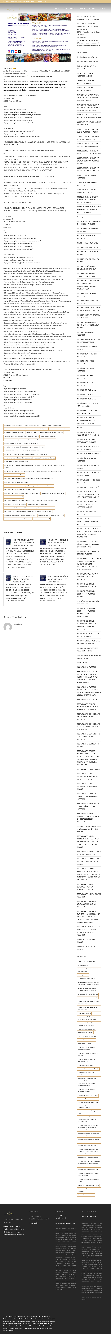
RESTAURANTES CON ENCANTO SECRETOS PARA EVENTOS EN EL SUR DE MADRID (89, 726)
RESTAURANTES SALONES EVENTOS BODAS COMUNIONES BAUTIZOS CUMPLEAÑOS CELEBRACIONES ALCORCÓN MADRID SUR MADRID (88, 917)
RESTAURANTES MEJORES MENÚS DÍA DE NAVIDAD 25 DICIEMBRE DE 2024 (87, 776)
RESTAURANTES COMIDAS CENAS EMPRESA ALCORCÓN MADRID (19, 489)
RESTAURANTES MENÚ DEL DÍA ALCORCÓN (38, 504)
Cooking (80, 217)
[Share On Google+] (13, 1329)
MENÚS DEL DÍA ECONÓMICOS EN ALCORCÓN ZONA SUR (18, 458)
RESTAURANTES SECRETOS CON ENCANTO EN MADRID (51, 515)
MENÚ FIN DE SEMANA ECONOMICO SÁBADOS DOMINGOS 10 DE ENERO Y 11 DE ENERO (26, 454)
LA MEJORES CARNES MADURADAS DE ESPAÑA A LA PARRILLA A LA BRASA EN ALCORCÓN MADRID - (92, 1247)
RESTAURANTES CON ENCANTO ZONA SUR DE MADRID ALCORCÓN (88, 736)
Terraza (82, 8)
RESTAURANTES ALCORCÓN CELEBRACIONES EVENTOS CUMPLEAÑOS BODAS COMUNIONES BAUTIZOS (28, 478)
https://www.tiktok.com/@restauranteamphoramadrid (21, 136)
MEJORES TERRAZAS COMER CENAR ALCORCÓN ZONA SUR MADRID (88, 325)
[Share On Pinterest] (9, 1329)
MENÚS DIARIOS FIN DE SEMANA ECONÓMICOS (16, 461)
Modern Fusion (82, 662)
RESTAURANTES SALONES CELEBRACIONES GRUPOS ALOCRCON (86, 904)
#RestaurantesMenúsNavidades (87, 61)
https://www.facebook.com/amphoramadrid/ (18, 131)
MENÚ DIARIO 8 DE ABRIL (86, 394)
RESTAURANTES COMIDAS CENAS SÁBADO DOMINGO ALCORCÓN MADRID (22, 493)
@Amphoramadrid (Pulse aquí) (13, 1235)
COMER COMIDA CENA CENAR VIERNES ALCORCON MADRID (87, 1008)
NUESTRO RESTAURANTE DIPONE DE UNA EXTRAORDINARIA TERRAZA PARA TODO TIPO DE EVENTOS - (66, 1240)
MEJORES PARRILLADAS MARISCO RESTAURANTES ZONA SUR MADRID (86, 1024)
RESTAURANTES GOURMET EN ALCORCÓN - (92, 1251)
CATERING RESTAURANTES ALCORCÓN (86, 978)
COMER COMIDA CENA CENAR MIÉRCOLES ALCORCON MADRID (88, 1002)
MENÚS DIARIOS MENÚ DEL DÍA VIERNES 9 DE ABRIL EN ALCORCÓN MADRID (88, 504)
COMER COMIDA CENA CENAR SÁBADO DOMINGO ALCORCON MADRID (21, 436)
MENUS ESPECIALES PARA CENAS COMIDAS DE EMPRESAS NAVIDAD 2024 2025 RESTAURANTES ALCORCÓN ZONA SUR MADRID (89, 564)
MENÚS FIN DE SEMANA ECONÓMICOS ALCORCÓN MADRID (86, 593)
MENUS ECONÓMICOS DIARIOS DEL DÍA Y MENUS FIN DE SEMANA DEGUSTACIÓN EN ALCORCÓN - (92, 1227)
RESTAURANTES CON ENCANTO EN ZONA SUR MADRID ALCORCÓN (88, 716)
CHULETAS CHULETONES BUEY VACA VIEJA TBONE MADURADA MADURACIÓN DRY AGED (25, 428)
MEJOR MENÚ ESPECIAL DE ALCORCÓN (87, 1036)
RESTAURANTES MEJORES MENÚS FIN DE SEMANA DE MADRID (87, 786)
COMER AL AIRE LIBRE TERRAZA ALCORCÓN (59, 428)
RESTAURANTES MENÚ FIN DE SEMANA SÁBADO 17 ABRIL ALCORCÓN (88, 806)
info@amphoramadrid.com (67, 1224)
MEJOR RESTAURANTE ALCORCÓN (48, 436)
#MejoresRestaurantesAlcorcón (87, 57)
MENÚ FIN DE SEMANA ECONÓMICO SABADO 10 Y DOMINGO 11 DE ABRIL (87, 420)
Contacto (102, 8)
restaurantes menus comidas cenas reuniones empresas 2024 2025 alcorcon (88, 829)
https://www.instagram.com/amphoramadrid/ (18, 134)
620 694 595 (47, 76)
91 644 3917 (42, 1)
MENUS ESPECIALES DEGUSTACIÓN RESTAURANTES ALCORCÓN (86, 1048)
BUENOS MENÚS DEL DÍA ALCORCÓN (13, 425)
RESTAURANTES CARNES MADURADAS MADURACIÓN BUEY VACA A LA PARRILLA (87, 707)
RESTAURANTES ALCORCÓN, (87, 699)
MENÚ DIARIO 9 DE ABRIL (86, 399)
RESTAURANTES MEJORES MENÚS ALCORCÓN (15, 504)
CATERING (91, 8)
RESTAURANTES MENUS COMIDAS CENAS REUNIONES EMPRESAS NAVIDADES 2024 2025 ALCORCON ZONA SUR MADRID (88, 842)
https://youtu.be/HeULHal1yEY (87, 40)
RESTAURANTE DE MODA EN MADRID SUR (14, 475)
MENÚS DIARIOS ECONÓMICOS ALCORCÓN (44, 458)
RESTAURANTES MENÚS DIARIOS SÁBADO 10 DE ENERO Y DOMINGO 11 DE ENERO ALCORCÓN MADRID (29, 507)
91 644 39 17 (37, 76)
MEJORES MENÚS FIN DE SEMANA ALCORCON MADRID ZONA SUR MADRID (37, 439)
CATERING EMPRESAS (83, 975)
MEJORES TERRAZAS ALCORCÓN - (94, 1290)
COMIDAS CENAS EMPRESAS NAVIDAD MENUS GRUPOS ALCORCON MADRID (87, 199)
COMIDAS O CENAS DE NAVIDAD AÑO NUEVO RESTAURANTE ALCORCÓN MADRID (89, 209)
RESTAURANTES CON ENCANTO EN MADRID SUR (53, 493)
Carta (65, 8)
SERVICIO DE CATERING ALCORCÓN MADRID (88, 1185)
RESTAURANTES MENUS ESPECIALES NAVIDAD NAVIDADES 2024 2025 (85, 887)
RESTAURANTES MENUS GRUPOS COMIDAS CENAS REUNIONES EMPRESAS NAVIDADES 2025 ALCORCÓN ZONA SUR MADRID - (66, 1283)
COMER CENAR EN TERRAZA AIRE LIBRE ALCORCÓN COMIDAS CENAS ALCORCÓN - (92, 1236)
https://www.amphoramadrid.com (88, 46)
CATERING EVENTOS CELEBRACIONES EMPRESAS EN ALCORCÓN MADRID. (92, 1297)
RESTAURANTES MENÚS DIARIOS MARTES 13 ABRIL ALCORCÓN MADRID (89, 861)
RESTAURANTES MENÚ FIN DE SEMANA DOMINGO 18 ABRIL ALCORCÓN (88, 796)
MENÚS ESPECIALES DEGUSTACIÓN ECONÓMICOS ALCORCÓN (19, 471)
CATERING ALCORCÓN (83, 965)
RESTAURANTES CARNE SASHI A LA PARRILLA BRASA (16, 482)
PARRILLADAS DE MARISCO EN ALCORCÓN (88, 1095)
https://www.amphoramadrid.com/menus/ (17, 120)
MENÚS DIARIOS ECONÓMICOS (85, 1065)
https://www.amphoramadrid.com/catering (17, 123)
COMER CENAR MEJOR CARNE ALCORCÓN (14, 432)
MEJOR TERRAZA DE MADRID (87, 243)
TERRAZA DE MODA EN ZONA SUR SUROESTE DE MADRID (18, 518)
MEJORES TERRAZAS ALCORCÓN (31, 443)
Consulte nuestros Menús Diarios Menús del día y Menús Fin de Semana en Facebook (13, 1229)
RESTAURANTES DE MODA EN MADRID (13, 496)
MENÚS (72, 8)
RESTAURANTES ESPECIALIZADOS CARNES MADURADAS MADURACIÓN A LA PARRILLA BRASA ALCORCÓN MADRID (30, 500)
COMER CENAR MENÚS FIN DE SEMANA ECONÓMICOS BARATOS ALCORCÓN (44, 432)
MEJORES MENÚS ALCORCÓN (88, 247)
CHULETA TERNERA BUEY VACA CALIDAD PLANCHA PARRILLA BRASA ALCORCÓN (43, 425)
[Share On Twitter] (6, 1329)
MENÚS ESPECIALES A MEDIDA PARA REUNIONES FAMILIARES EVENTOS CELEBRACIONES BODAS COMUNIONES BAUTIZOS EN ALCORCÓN (34, 466)
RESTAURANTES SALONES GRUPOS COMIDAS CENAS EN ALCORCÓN (20, 515)
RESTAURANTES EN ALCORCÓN (88, 769)
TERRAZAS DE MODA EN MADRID (42, 518)
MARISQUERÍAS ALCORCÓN (84, 1013)
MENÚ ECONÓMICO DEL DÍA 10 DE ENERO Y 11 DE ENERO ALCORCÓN (21, 450)
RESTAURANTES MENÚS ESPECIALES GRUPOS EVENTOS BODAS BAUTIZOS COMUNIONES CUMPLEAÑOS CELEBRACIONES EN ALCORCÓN (89, 874)
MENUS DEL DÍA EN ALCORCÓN (88, 454)
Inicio (57, 8)
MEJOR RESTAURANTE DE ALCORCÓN (86, 1040)
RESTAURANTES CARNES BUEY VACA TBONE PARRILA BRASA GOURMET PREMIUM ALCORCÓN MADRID (88, 1119)
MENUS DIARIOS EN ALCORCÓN (88, 487)
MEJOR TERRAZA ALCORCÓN (10, 439)
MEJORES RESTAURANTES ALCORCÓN (86, 1029)
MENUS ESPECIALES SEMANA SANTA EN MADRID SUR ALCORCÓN (87, 576)
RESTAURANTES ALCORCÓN (87, 667)
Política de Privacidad (89, 1216)
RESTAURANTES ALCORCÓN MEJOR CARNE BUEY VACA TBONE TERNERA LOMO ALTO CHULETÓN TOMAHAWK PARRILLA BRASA (88, 677)
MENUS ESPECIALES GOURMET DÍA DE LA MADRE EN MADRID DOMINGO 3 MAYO (88, 544)
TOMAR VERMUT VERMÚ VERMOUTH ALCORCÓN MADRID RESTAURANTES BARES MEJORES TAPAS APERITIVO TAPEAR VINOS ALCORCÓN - (92, 1262)
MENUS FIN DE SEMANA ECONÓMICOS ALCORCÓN (49, 471)
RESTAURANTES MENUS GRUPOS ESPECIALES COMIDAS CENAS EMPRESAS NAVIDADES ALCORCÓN (27, 511)
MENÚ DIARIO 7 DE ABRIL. (86, 390)
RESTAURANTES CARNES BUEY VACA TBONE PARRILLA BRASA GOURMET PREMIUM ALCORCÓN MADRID (28, 486)
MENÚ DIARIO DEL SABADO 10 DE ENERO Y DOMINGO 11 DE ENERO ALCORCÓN (24, 447)
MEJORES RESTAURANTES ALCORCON (12, 443)
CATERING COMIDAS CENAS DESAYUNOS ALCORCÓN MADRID (88, 970)
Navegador (34, 1223)
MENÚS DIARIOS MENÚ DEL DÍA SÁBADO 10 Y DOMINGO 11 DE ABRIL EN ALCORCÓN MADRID (88, 494)
